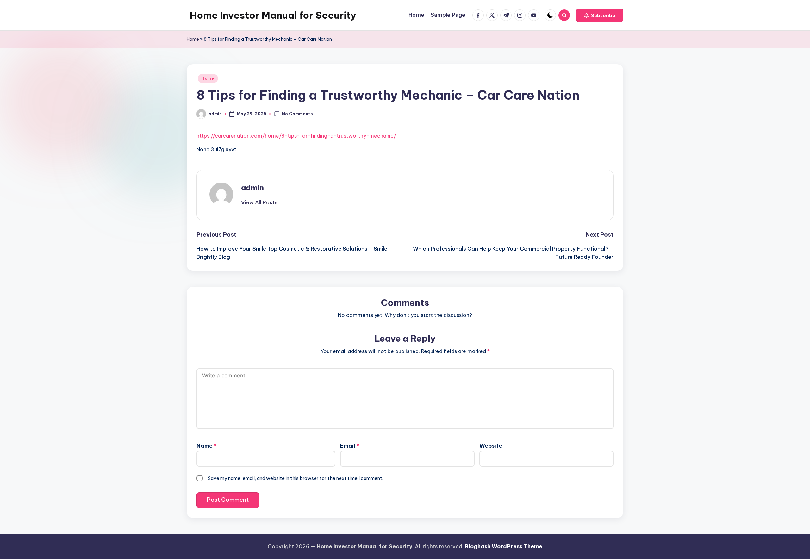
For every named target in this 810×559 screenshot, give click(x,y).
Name (206, 445)
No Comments (297, 113)
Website (490, 445)
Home (193, 39)
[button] (599, 15)
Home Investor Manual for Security (273, 15)
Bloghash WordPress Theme (503, 546)
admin (252, 187)
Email (349, 445)
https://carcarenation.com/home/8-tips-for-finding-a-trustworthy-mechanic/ (296, 136)
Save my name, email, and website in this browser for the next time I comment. (295, 478)
